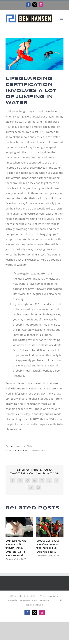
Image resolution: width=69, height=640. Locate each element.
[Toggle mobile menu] (61, 18)
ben (11, 446)
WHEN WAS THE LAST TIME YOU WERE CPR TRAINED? (16, 548)
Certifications (20, 450)
